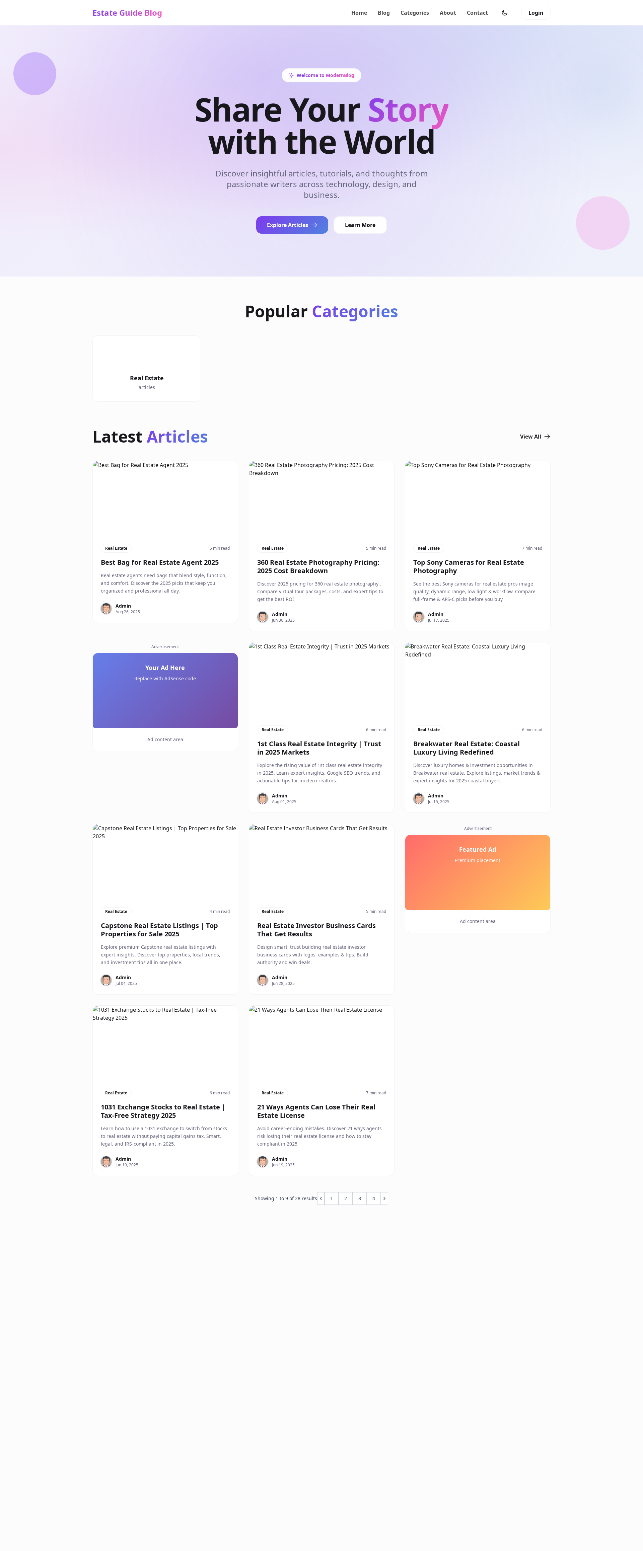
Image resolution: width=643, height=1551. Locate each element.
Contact (477, 12)
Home (359, 12)
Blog (384, 12)
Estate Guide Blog (127, 12)
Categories (415, 12)
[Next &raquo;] (384, 1198)
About (448, 12)
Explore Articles (287, 225)
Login (536, 12)
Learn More (360, 225)
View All (530, 436)
